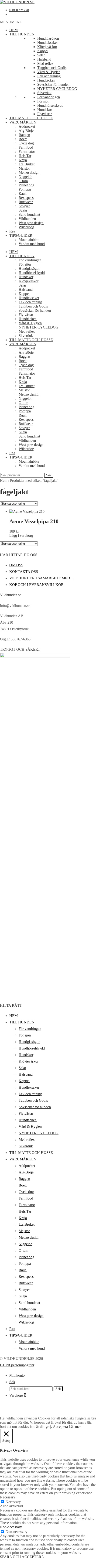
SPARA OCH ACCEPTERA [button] (22, 1557)
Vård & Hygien (48, 72)
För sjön (43, 101)
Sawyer (24, 206)
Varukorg (17, 1395)
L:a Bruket (26, 164)
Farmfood (26, 147)
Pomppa (25, 189)
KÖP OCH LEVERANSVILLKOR (36, 585)
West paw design (31, 223)
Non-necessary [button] (11, 1527)
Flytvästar (44, 114)
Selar (41, 55)
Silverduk (44, 93)
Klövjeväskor (47, 47)
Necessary (13, 1502)
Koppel (42, 51)
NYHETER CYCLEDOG (57, 89)
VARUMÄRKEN (22, 122)
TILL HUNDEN (21, 34)
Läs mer (75, 1427)
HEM (13, 30)
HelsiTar (25, 156)
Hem (3, 480)
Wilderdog (26, 227)
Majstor (24, 168)
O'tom (23, 181)
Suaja (23, 210)
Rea (12, 231)
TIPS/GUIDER (20, 235)
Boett (23, 139)
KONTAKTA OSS (23, 572)
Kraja (23, 160)
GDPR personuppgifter (17, 1365)
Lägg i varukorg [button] (21, 535)
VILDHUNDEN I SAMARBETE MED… (41, 578)
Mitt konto (17, 1375)
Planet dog (26, 185)
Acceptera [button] (60, 1427)
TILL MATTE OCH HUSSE (31, 118)
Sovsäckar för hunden (53, 84)
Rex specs (26, 198)
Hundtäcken (46, 80)
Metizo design (29, 172)
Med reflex (45, 63)
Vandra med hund (32, 244)
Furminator (27, 152)
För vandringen (48, 97)
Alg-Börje (26, 131)
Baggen (24, 135)
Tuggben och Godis (51, 68)
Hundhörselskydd (50, 105)
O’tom (23, 403)
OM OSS (16, 565)
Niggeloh (25, 177)
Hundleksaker (47, 42)
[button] (11, 22)
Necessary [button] (7, 1497)
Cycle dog (26, 143)
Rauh (23, 193)
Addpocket (27, 126)
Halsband (44, 59)
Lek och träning (49, 76)
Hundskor (44, 110)
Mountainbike (29, 240)
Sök (48, 475)
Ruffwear (26, 202)
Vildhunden (27, 219)
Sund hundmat (29, 214)
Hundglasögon (48, 38)
